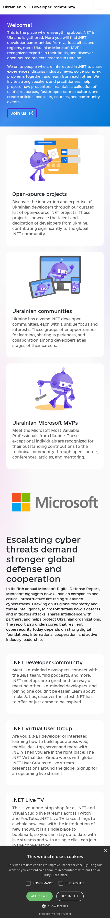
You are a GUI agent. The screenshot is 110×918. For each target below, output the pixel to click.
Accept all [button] (39, 896)
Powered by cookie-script (55, 914)
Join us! (20, 113)
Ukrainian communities (42, 311)
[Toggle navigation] (100, 7)
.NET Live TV (28, 800)
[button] (55, 906)
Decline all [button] (70, 896)
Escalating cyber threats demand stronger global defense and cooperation (43, 559)
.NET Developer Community (47, 662)
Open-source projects (39, 194)
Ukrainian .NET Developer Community (39, 7)
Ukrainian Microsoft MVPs (45, 423)
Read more (60, 875)
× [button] (105, 851)
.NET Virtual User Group (42, 728)
